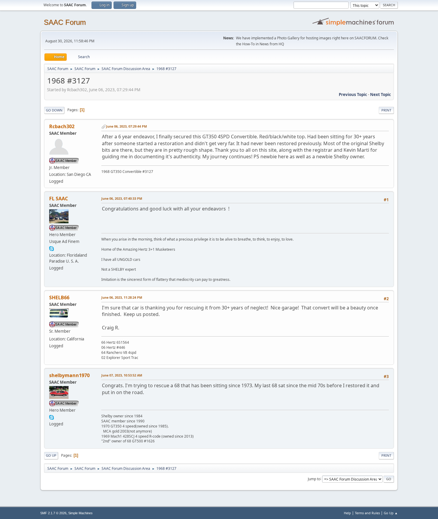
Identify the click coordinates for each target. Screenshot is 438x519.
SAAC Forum (65, 22)
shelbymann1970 (69, 375)
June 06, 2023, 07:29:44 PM (126, 126)
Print (386, 110)
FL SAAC (58, 198)
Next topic (380, 94)
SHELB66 (59, 297)
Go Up (51, 455)
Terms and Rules (367, 513)
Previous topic (353, 94)
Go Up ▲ (391, 513)
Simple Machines (80, 513)
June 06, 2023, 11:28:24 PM (121, 297)
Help (347, 513)
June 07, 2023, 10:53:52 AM (121, 375)
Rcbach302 (61, 126)
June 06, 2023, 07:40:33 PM (121, 198)
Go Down (54, 110)
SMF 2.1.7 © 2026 (53, 513)
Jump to (314, 478)
